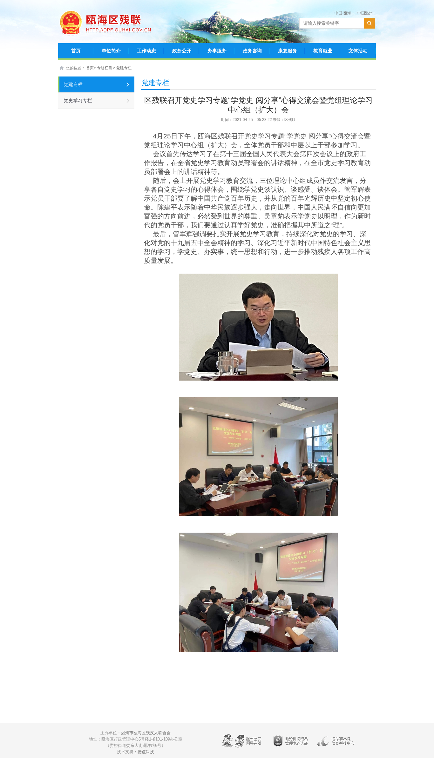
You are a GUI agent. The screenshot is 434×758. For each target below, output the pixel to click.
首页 (76, 50)
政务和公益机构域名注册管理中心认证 (290, 742)
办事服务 (217, 50)
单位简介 (111, 50)
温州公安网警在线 (242, 742)
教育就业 (322, 50)
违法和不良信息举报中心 (338, 742)
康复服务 (287, 50)
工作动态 (146, 50)
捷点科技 (146, 751)
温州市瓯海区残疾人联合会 (146, 732)
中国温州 (365, 13)
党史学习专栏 (78, 100)
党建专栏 (124, 68)
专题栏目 (105, 68)
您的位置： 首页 (80, 68)
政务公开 (181, 50)
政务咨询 (252, 50)
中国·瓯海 (343, 13)
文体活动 (358, 50)
